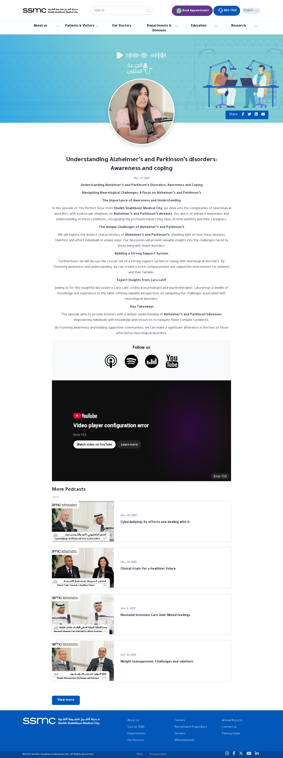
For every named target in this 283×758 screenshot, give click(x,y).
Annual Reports (232, 720)
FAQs (140, 754)
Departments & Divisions (159, 28)
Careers (180, 720)
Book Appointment (195, 10)
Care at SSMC (136, 727)
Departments (136, 733)
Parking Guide (231, 733)
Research (238, 26)
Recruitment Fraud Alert (191, 727)
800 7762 (230, 10)
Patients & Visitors (79, 26)
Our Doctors (121, 26)
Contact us (229, 727)
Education (199, 26)
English (248, 10)
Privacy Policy (158, 754)
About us (40, 26)
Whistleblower (185, 740)
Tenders (180, 733)
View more (65, 700)
